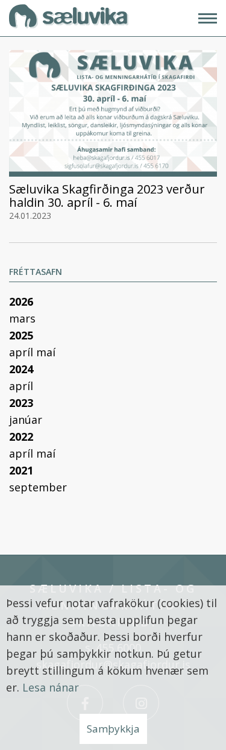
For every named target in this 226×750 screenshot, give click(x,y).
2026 (21, 301)
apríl (22, 352)
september (38, 487)
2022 (21, 436)
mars (22, 318)
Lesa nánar (50, 687)
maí (45, 352)
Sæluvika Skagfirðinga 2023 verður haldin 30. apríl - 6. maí (107, 195)
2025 (21, 335)
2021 (21, 470)
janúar (25, 419)
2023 (21, 402)
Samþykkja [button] (113, 729)
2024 (21, 369)
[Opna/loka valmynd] (207, 18)
